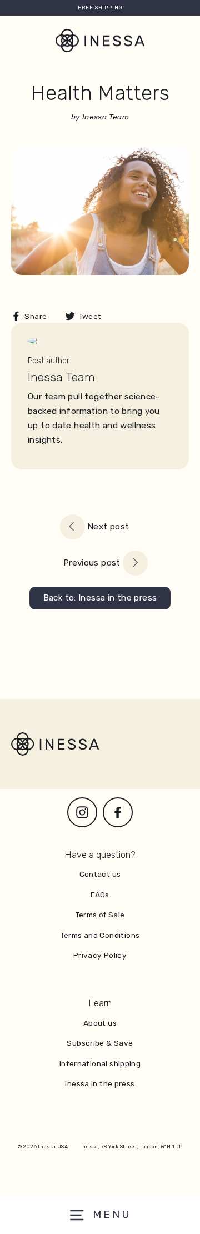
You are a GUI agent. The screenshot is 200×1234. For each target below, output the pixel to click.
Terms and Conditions (100, 935)
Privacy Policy (100, 955)
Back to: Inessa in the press (100, 598)
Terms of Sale (100, 914)
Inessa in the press (99, 1083)
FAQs (100, 894)
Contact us (100, 874)
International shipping (100, 1063)
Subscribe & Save (100, 1042)
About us (100, 1022)
